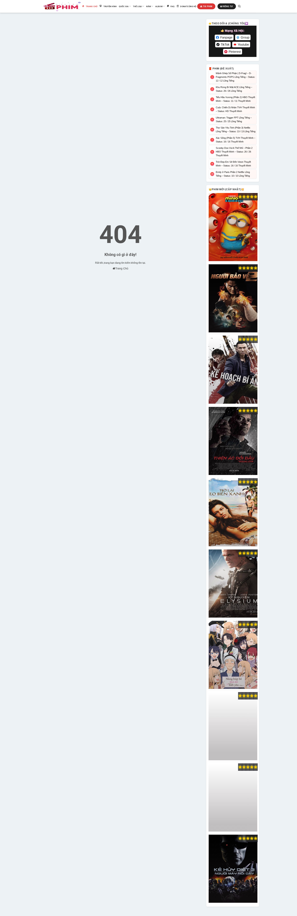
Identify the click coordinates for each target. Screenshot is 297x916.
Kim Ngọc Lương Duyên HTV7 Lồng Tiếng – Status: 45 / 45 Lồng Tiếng (233, 798)
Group (245, 37)
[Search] (239, 6)
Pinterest (235, 51)
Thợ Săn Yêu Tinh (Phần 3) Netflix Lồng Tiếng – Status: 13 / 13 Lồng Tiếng (235, 129)
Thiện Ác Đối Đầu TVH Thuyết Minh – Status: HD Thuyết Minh (233, 441)
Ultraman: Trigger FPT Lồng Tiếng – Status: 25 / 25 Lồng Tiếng (234, 119)
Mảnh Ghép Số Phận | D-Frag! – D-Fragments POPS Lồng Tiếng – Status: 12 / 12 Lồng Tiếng (235, 77)
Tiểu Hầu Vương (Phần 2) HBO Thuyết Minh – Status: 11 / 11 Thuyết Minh (235, 99)
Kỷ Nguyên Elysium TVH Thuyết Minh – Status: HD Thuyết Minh (233, 584)
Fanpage (226, 37)
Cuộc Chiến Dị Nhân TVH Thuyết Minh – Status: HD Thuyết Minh (235, 109)
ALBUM (159, 6)
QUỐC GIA (124, 6)
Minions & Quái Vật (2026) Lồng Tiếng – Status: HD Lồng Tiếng (233, 227)
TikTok (225, 44)
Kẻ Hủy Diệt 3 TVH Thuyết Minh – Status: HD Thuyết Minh (233, 869)
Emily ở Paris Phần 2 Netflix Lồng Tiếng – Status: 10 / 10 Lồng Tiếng (233, 174)
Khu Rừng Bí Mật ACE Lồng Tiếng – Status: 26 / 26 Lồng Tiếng (234, 89)
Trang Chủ (121, 268)
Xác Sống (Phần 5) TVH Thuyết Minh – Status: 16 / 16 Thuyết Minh (235, 140)
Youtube (243, 44)
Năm (148, 6)
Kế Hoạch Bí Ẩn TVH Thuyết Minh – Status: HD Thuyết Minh (233, 370)
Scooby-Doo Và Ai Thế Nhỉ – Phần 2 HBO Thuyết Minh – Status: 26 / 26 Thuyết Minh (234, 152)
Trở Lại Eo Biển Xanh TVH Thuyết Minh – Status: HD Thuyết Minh (233, 512)
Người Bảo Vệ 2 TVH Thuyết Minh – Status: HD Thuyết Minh (233, 298)
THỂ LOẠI (137, 6)
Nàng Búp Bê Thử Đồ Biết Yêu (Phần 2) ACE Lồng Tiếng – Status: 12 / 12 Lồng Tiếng (233, 655)
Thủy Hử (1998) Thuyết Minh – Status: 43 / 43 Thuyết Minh (233, 726)
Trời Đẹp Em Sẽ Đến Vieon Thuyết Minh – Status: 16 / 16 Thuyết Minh (233, 164)
